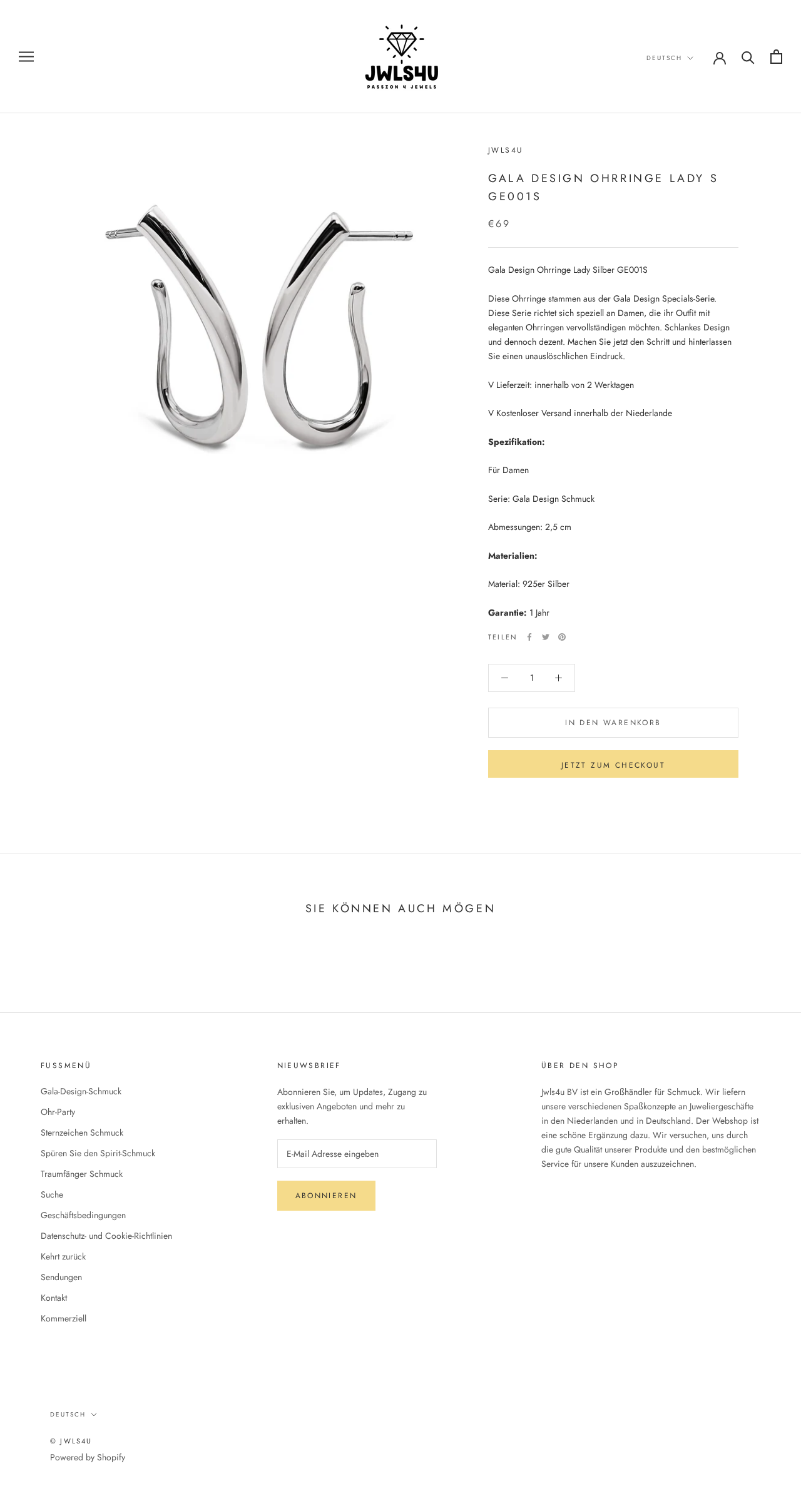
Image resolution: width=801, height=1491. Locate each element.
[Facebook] (529, 637)
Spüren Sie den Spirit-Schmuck (98, 1153)
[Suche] (748, 56)
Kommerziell (63, 1318)
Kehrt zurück (63, 1256)
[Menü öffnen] (26, 56)
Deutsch (664, 58)
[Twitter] (545, 637)
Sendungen (61, 1277)
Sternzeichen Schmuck (82, 1132)
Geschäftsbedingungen (83, 1215)
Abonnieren (326, 1195)
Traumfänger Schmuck (82, 1174)
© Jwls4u (71, 1441)
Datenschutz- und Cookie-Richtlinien (106, 1235)
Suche (52, 1194)
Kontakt (54, 1297)
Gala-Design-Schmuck (81, 1091)
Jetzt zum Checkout (613, 765)
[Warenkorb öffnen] (776, 56)
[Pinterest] (562, 637)
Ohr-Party (58, 1112)
